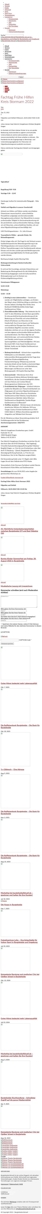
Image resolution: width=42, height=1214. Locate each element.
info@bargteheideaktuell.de (25, 1209)
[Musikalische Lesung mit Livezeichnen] (12, 580)
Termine (7, 6)
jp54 (2, 109)
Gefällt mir (11, 1192)
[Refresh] (4, 636)
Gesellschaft (7, 90)
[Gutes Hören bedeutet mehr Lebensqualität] (15, 679)
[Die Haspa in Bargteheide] (4, 901)
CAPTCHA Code (24, 640)
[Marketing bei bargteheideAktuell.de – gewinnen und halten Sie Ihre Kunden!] (15, 889)
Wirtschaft (8, 10)
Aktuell (7, 4)
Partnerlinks (12, 24)
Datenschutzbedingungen (16, 32)
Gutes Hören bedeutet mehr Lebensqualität (19, 683)
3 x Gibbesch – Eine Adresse (12, 770)
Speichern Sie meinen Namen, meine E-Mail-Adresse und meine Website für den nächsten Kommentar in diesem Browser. (21, 626)
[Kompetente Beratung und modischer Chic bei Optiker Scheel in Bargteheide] (15, 970)
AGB (21, 1184)
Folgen (11, 1194)
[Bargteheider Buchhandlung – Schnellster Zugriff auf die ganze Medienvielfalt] (15, 1094)
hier (8, 1207)
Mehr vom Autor (15, 503)
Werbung (13, 1202)
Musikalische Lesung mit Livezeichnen (16, 586)
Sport (6, 11)
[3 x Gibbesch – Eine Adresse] (15, 765)
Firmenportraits (13, 19)
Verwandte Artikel (6, 503)
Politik (7, 8)
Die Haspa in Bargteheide (11, 905)
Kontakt (7, 28)
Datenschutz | (14, 1184)
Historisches (12, 21)
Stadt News (8, 13)
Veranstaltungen (10, 15)
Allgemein (7, 88)
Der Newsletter (13, 26)
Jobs (10, 22)
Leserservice (8, 17)
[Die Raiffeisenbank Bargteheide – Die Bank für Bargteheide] (15, 721)
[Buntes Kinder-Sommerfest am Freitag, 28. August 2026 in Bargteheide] (12, 553)
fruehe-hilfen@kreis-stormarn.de (12, 477)
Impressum (12, 30)
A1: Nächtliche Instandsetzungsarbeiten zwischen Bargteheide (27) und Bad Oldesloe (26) (19, 531)
